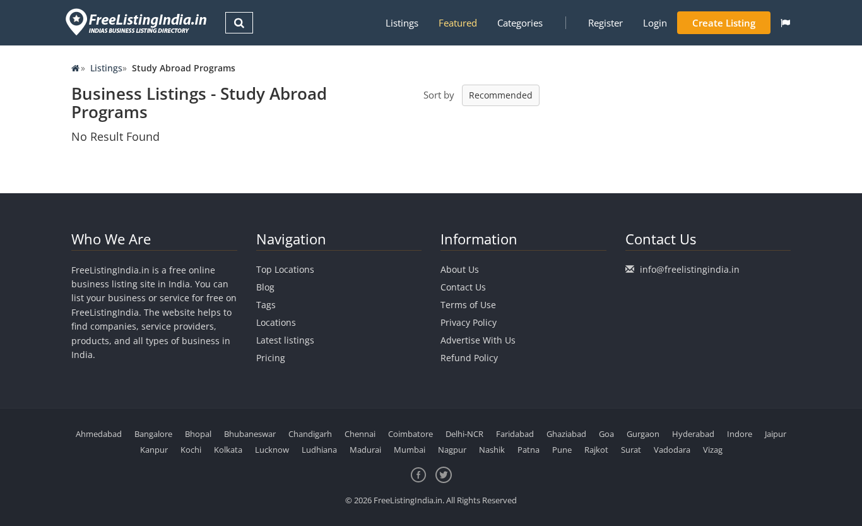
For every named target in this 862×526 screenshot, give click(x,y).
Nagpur (452, 449)
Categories (520, 22)
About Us (459, 269)
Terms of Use (468, 305)
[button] (785, 22)
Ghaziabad (566, 433)
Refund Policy (469, 358)
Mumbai (409, 449)
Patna (528, 449)
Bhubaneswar (250, 433)
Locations (276, 322)
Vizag (713, 449)
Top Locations (285, 269)
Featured (458, 22)
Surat (631, 449)
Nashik (492, 449)
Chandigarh (310, 433)
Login (655, 22)
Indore (739, 433)
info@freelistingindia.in (690, 269)
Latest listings (285, 340)
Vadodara (672, 449)
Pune (562, 449)
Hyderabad (693, 433)
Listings (402, 22)
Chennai (360, 433)
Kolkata (228, 449)
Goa (606, 433)
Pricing (270, 358)
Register (605, 22)
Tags (266, 305)
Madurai (365, 449)
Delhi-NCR (464, 433)
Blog (265, 287)
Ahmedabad (99, 433)
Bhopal (198, 433)
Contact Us (463, 287)
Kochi (190, 449)
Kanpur (154, 449)
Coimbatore (410, 433)
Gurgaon (643, 433)
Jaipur (775, 433)
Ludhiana (319, 449)
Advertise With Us (478, 340)
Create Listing (723, 22)
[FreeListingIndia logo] (137, 22)
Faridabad (515, 433)
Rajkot (596, 449)
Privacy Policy (468, 322)
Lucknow (272, 449)
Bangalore (153, 433)
